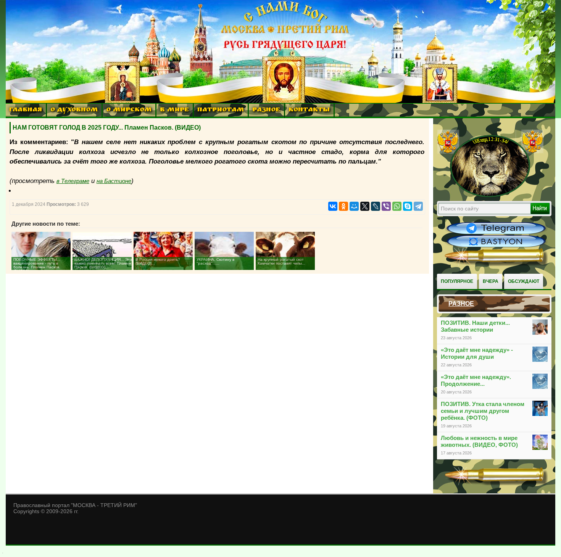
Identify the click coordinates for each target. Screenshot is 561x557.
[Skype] (407, 206)
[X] (364, 206)
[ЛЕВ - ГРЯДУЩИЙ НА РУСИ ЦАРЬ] (490, 195)
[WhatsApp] (396, 206)
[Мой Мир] (354, 206)
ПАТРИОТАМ (220, 110)
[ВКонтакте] (332, 206)
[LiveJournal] (375, 206)
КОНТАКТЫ (309, 110)
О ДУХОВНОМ (74, 110)
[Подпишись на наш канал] (496, 233)
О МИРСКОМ (129, 110)
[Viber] (386, 206)
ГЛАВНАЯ (25, 110)
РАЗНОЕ (266, 110)
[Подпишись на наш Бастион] (496, 246)
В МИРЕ (174, 110)
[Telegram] (418, 206)
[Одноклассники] (343, 206)
